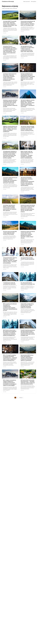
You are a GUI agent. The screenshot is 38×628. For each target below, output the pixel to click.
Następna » (21, 397)
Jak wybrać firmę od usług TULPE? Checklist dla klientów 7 (27, 259)
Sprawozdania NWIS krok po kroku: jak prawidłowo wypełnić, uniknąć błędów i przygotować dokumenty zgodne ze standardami (27, 358)
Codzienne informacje (8, 1)
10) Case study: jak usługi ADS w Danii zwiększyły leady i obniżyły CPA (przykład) (10, 233)
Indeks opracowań (26, 1)
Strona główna (33, 1)
